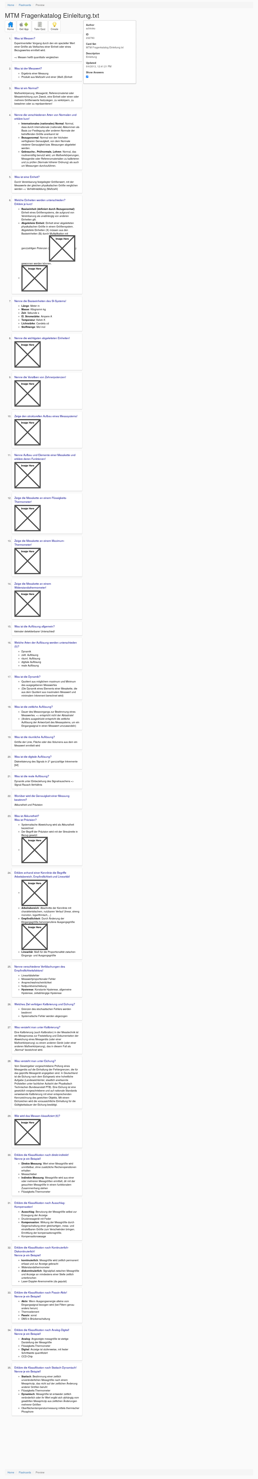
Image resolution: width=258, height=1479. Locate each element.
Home (11, 5)
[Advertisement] (111, 118)
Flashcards (25, 5)
